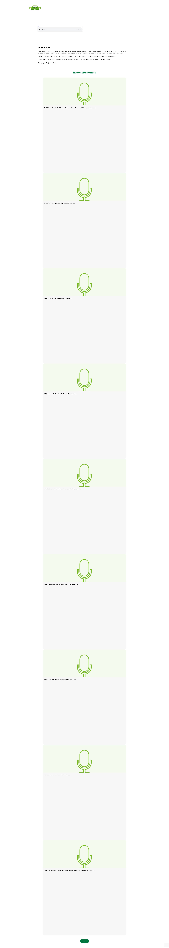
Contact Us (87, 8)
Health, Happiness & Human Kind (97, 35)
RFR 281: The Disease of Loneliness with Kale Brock (57, 298)
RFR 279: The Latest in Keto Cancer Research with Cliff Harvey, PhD (62, 489)
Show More (84, 941)
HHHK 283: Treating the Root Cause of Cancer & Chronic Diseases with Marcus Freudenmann (70, 108)
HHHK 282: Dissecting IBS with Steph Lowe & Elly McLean (59, 203)
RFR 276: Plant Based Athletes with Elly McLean (57, 775)
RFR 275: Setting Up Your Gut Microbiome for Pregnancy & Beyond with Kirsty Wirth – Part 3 (69, 870)
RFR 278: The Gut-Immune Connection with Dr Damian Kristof (61, 584)
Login (97, 8)
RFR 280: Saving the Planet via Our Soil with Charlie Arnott (60, 394)
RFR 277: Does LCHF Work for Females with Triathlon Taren (60, 679)
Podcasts (76, 8)
